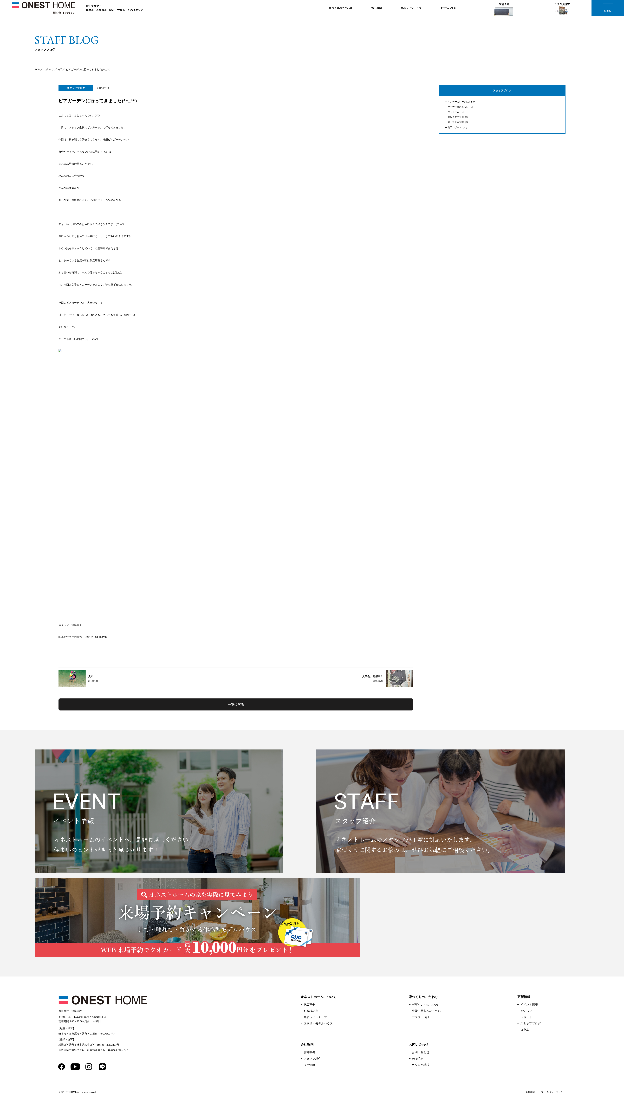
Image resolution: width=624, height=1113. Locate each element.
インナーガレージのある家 (464, 101)
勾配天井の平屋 (459, 117)
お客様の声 (311, 1011)
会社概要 (309, 1052)
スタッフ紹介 (312, 1058)
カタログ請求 (562, 4)
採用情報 (309, 1065)
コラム (524, 1029)
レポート (526, 1017)
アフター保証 (420, 1017)
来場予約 (504, 4)
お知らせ (526, 1011)
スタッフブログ (76, 88)
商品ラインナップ (411, 8)
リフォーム (456, 112)
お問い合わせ (420, 1052)
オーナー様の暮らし (461, 107)
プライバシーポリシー (553, 1092)
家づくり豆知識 (459, 122)
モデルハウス (448, 8)
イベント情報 (529, 1004)
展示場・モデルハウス (318, 1023)
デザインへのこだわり (426, 1004)
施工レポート (458, 127)
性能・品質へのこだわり (428, 1011)
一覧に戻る (236, 704)
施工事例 (376, 8)
